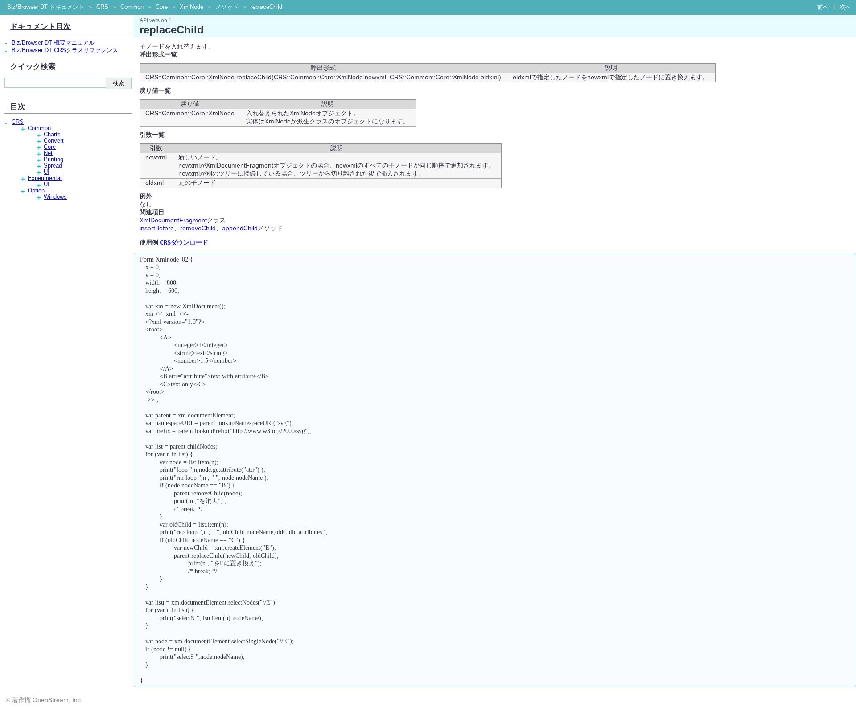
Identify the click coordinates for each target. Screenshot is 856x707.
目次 (17, 106)
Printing (53, 159)
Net (48, 153)
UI (46, 172)
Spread (53, 166)
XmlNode (191, 7)
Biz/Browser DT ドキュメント (45, 7)
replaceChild (266, 7)
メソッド (227, 7)
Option (36, 191)
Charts (52, 134)
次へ (845, 7)
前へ (823, 7)
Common (132, 7)
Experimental (45, 178)
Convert (54, 141)
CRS (102, 7)
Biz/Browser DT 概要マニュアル (53, 43)
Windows (55, 197)
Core (162, 7)
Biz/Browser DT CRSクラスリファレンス (65, 50)
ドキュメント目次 (40, 26)
